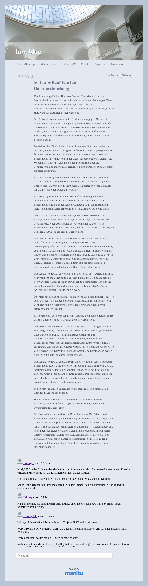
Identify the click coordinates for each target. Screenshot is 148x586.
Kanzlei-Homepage (26, 64)
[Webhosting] (74, 574)
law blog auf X (68, 64)
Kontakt (85, 64)
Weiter (126, 75)
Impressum (100, 64)
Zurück (113, 75)
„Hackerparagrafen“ (45, 246)
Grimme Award (48, 64)
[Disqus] (74, 502)
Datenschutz (117, 64)
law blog (28, 51)
